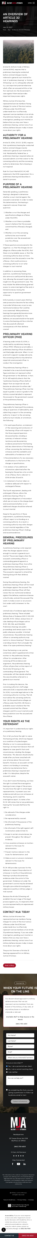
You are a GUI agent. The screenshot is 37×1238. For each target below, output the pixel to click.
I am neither (13, 1072)
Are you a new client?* (14, 1063)
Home (4, 29)
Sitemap (31, 1200)
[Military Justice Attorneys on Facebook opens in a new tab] (12, 1165)
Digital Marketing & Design (20, 1205)
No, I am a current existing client (20, 1069)
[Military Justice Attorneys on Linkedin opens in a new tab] (24, 1165)
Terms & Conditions (9, 1200)
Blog (9, 29)
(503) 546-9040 (26, 1228)
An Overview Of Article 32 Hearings (21, 29)
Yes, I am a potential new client (20, 1066)
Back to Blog (9, 965)
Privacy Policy (22, 1200)
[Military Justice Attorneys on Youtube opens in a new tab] (18, 1165)
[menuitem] (12, 1165)
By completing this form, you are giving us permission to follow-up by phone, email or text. (21, 1092)
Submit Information (20, 1101)
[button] (4, 1230)
